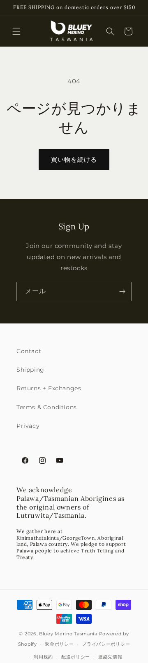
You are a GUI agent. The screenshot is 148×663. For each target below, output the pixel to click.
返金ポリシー (59, 644)
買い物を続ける (74, 159)
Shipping (30, 369)
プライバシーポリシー (106, 644)
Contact (28, 351)
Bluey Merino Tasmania (68, 634)
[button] (16, 31)
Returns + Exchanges (48, 388)
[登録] (122, 291)
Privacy (27, 425)
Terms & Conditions (46, 407)
